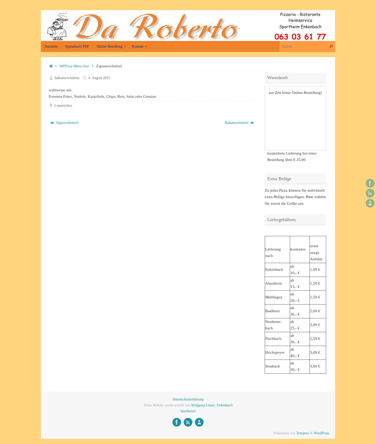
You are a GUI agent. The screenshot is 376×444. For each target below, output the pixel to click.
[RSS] (370, 193)
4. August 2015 (99, 78)
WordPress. (322, 433)
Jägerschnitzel (67, 123)
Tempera (302, 433)
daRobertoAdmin (66, 78)
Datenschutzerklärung (188, 399)
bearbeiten (188, 411)
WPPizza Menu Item (74, 66)
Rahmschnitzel (237, 123)
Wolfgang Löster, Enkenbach (212, 405)
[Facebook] (370, 183)
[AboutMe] (370, 203)
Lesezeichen (63, 105)
